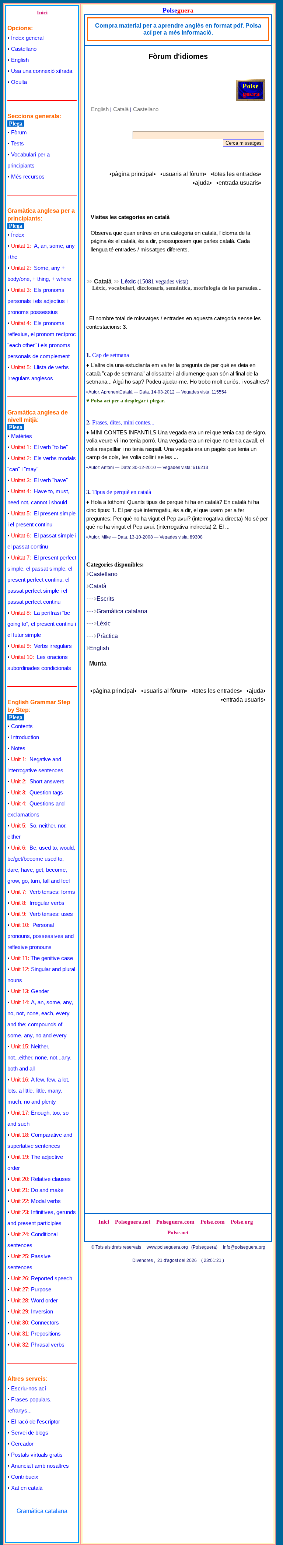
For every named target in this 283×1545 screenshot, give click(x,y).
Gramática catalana (42, 1511)
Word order (34, 1300)
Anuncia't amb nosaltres (40, 1466)
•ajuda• (202, 183)
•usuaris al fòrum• (183, 174)
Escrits (105, 599)
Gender (30, 991)
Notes (18, 748)
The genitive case (42, 958)
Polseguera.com (175, 1222)
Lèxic (104, 623)
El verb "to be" (39, 447)
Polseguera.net (132, 1222)
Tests (17, 143)
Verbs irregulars (41, 646)
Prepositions (36, 1333)
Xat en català (26, 1488)
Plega (15, 123)
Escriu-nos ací (28, 1388)
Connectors (35, 1322)
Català (121, 109)
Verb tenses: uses (42, 914)
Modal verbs (36, 1201)
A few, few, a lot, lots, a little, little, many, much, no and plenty (38, 1090)
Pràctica (107, 636)
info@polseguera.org (244, 1247)
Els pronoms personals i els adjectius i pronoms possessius (37, 301)
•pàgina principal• (132, 174)
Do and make (37, 1190)
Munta (97, 663)
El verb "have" (39, 480)
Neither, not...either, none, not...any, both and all (39, 1057)
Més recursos (28, 176)
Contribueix (24, 1477)
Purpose (31, 1289)
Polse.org (242, 1222)
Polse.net (178, 1232)
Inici (42, 12)
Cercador (22, 1443)
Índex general (27, 38)
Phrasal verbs (37, 1344)
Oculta (19, 82)
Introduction (25, 737)
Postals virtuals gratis (37, 1454)
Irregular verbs (37, 903)
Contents (22, 726)
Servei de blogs (29, 1432)
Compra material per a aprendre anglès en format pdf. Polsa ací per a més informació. (178, 29)
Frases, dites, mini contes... (123, 422)
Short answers (37, 781)
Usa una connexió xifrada (41, 71)
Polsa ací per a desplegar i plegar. (128, 400)
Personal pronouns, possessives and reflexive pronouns (40, 936)
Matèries (21, 436)
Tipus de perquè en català (121, 492)
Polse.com (212, 1222)
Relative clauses (41, 1179)
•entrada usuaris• (238, 183)
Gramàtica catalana (122, 611)
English (20, 60)
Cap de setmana (110, 355)
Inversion (32, 1311)
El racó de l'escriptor (35, 1421)
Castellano (23, 49)
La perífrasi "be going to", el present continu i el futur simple (41, 624)
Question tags (37, 792)
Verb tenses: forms (43, 892)
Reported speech (41, 1278)
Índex (17, 235)
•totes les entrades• (236, 174)
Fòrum (19, 132)
